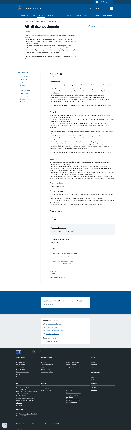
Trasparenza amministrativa (81, 15)
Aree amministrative (21, 362)
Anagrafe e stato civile (40, 21)
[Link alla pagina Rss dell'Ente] (95, 388)
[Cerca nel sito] (110, 8)
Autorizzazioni (44, 367)
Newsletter (94, 390)
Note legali (69, 390)
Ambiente (43, 362)
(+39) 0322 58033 (62, 259)
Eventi (93, 380)
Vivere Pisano (50, 15)
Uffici (17, 377)
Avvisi (92, 367)
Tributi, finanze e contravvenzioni (74, 367)
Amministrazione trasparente (73, 395)
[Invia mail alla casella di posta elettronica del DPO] (28, 414)
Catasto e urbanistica (46, 369)
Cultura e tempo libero (47, 372)
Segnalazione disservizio (72, 399)
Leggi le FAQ (69, 397)
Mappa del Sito (57, 424)
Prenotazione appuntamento (73, 401)
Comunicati (94, 364)
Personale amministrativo (22, 372)
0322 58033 (24, 394)
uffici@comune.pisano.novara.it (64, 261)
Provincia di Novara (46, 388)
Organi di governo (20, 369)
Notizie (93, 362)
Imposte (69, 15)
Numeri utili (19, 405)
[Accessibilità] (5, 425)
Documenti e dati (20, 364)
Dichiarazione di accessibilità (73, 393)
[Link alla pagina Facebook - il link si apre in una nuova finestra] (97, 8)
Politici (18, 374)
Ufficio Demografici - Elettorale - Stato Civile (64, 253)
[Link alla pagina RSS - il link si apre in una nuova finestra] (99, 8)
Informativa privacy (71, 388)
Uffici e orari (19, 403)
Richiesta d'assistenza (71, 403)
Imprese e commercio (71, 364)
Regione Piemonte (22, 2)
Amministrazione (23, 15)
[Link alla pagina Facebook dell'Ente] (92, 388)
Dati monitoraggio (20, 424)
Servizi (41, 15)
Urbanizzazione (95, 15)
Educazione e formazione (72, 362)
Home (26, 21)
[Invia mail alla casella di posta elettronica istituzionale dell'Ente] (28, 398)
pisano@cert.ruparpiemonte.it (62, 263)
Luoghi (93, 377)
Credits (44, 424)
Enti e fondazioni (20, 367)
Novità (33, 15)
